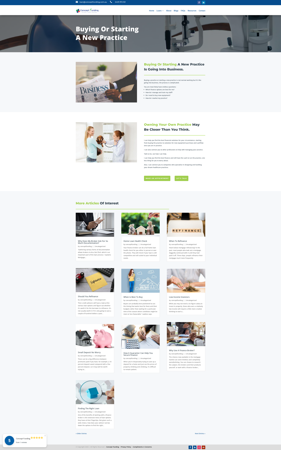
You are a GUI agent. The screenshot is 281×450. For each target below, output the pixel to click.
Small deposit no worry (89, 352)
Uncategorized (100, 246)
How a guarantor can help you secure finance (138, 354)
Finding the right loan (88, 408)
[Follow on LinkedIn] (203, 2)
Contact (202, 10)
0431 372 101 (120, 2)
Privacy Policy (126, 447)
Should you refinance (88, 296)
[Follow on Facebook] (199, 2)
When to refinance (178, 241)
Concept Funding (112, 447)
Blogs (176, 10)
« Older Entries (81, 433)
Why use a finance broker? (182, 350)
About (168, 10)
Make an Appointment (157, 178)
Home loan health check (135, 241)
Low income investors (179, 297)
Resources (192, 10)
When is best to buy (133, 297)
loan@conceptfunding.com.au (93, 2)
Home (151, 10)
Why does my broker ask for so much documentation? (93, 242)
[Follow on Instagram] (199, 447)
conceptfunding (86, 246)
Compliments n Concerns (142, 447)
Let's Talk (181, 178)
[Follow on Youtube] (203, 447)
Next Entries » (200, 433)
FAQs (183, 10)
